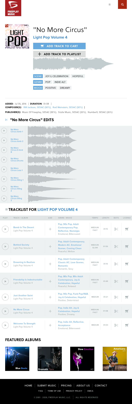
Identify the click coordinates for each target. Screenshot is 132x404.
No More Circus (21, 309)
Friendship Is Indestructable (27, 279)
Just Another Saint (23, 295)
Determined (73, 300)
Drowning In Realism (24, 262)
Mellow (71, 251)
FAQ (40, 391)
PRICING (66, 386)
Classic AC (64, 262)
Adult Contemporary (73, 241)
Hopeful (75, 283)
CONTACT (101, 386)
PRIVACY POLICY (74, 391)
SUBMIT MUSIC (46, 386)
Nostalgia (75, 231)
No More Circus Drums (17, 160)
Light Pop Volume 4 (50, 37)
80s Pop (67, 276)
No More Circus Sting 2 (16, 189)
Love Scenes (77, 262)
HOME (28, 386)
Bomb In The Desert (23, 227)
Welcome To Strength (24, 323)
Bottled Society (21, 244)
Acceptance (64, 325)
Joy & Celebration (67, 297)
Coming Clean (74, 248)
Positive (62, 300)
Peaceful (62, 251)
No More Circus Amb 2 (17, 140)
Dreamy (71, 314)
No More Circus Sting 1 (17, 179)
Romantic (63, 265)
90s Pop (67, 224)
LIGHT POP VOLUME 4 (58, 209)
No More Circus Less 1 (17, 169)
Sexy (70, 269)
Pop (60, 224)
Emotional (63, 234)
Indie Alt (67, 308)
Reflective (63, 231)
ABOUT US (83, 386)
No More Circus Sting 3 (16, 198)
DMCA (90, 391)
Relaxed (72, 286)
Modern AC (64, 245)
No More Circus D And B (17, 150)
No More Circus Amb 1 (17, 131)
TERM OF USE (54, 391)
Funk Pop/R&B (80, 294)
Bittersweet (74, 234)
